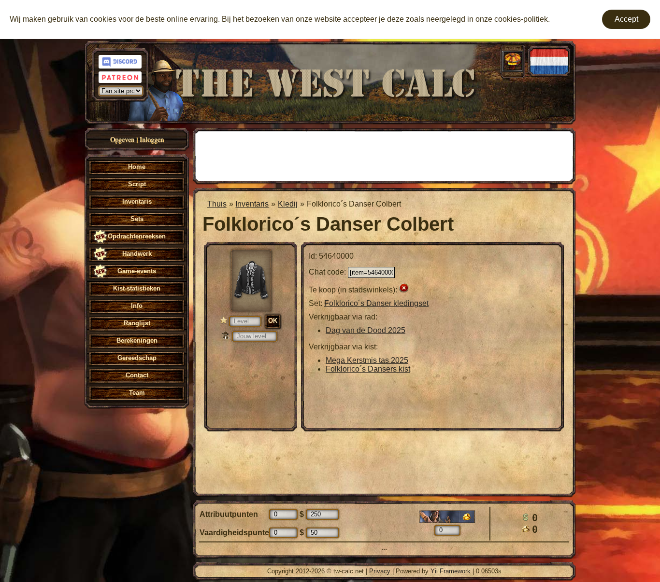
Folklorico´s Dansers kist (368, 369)
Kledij (288, 204)
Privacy (379, 571)
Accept (626, 19)
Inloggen (152, 139)
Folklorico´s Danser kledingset (376, 303)
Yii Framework (450, 571)
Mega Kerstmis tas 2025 (367, 360)
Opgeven (122, 139)
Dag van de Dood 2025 (365, 330)
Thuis (217, 204)
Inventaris (252, 204)
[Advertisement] (384, 155)
